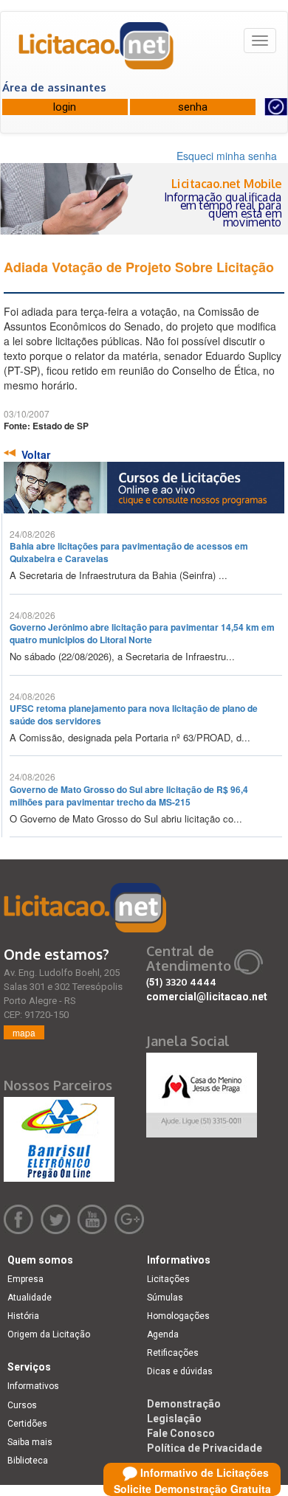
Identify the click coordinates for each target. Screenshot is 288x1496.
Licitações (168, 1279)
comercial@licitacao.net (206, 996)
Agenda (163, 1334)
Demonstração (184, 1404)
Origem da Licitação (48, 1334)
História (23, 1316)
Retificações (173, 1353)
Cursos (22, 1405)
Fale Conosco (181, 1433)
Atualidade (29, 1297)
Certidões (27, 1424)
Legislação (174, 1418)
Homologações (178, 1316)
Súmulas (165, 1297)
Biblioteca (27, 1460)
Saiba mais (29, 1442)
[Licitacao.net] (97, 51)
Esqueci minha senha (226, 155)
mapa (24, 1032)
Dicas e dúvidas (180, 1371)
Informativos (33, 1386)
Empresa (25, 1279)
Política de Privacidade (204, 1448)
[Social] (201, 1091)
